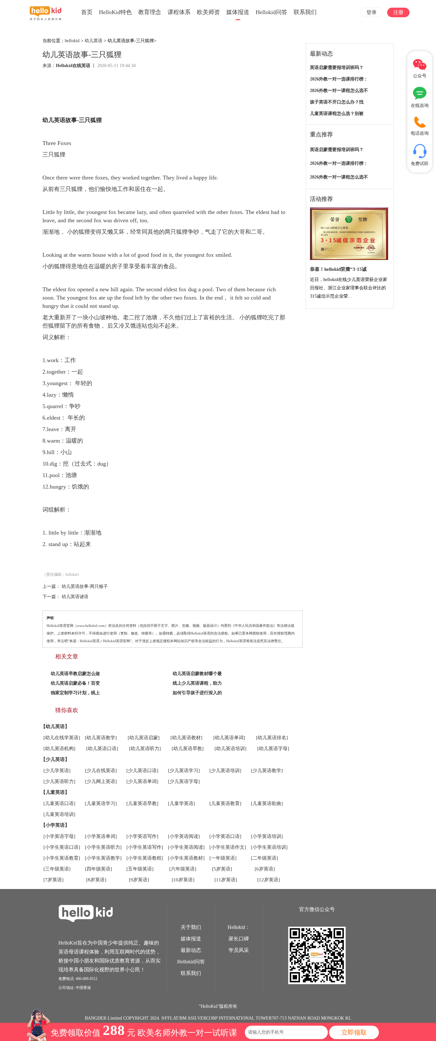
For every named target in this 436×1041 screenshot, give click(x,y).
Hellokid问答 (271, 12)
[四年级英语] (98, 868)
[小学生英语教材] (186, 858)
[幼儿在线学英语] (61, 737)
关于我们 (191, 927)
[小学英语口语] (225, 836)
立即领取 (354, 1032)
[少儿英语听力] (59, 781)
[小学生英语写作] (144, 847)
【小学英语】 (55, 825)
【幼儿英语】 (55, 726)
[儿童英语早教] (142, 803)
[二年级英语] (264, 858)
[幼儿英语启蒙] (144, 737)
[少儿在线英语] (101, 770)
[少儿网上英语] (101, 781)
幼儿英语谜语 (75, 596)
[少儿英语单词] (142, 781)
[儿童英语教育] (225, 803)
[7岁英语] (53, 879)
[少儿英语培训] (225, 770)
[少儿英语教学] (267, 770)
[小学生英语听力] (103, 847)
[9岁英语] (139, 879)
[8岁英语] (96, 879)
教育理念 (149, 12)
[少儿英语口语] (142, 770)
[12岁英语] (268, 879)
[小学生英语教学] (103, 858)
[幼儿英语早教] (188, 748)
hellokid (72, 40)
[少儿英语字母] (184, 781)
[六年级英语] (182, 868)
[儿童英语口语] (59, 803)
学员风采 (239, 950)
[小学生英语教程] (144, 858)
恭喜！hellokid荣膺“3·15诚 (338, 269)
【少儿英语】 (55, 759)
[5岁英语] (222, 868)
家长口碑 (239, 938)
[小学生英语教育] (61, 858)
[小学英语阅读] (184, 836)
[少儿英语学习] (184, 770)
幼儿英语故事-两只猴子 (85, 586)
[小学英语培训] (267, 836)
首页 (87, 12)
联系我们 (305, 12)
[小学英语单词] (101, 836)
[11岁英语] (225, 879)
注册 (398, 12)
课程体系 (179, 12)
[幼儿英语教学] (101, 737)
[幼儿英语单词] (229, 737)
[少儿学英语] (57, 770)
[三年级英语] (57, 868)
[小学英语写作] (142, 836)
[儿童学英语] (181, 803)
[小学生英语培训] (269, 847)
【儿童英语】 (55, 792)
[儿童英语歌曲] (267, 803)
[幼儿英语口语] (102, 748)
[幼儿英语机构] (59, 748)
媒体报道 (237, 12)
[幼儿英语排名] (272, 737)
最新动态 (191, 950)
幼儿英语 (93, 40)
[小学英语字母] (59, 836)
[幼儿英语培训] (230, 748)
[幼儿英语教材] (186, 737)
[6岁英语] (265, 868)
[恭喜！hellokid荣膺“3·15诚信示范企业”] (349, 234)
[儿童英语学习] (101, 803)
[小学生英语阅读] (186, 847)
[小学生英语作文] (227, 847)
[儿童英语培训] (59, 814)
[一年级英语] (223, 858)
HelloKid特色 (115, 12)
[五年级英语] (140, 868)
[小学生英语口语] (61, 847)
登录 (371, 12)
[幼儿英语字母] (273, 748)
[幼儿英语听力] (145, 748)
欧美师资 (208, 12)
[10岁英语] (183, 879)
